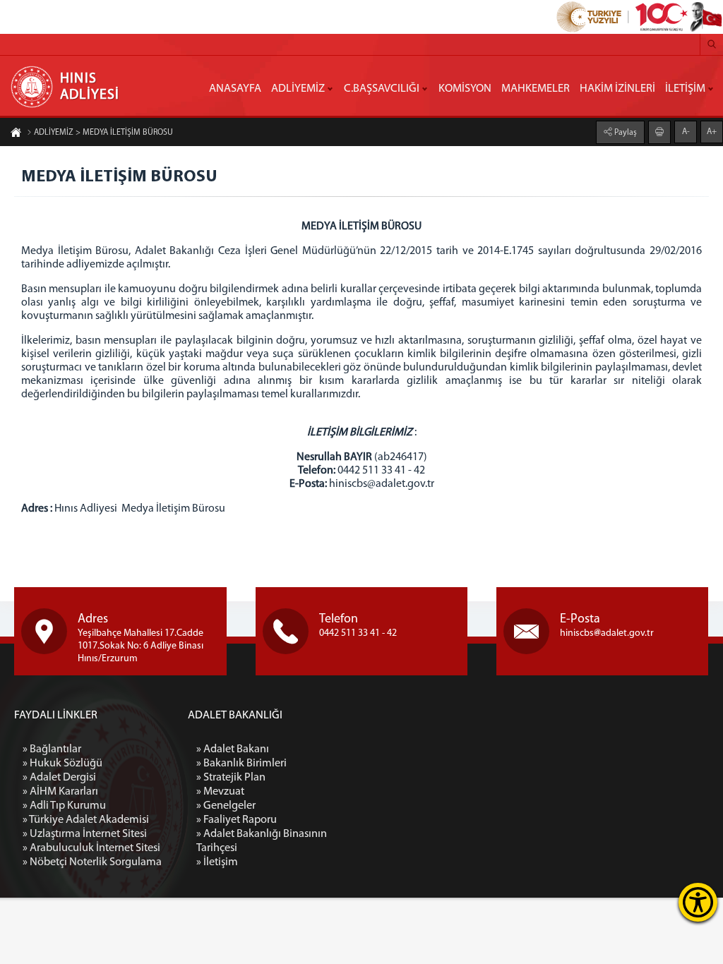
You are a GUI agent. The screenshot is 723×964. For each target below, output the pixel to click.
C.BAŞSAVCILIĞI (381, 89)
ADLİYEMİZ (298, 89)
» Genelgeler (226, 806)
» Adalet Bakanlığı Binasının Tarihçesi (261, 841)
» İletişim (217, 862)
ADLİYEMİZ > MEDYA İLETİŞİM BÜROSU (103, 132)
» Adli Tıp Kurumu (64, 806)
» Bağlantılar (52, 749)
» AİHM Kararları (60, 791)
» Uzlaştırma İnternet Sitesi (85, 834)
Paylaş (624, 132)
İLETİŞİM (685, 89)
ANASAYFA (235, 89)
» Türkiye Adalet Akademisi (86, 820)
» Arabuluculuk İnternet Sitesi (91, 848)
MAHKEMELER (535, 89)
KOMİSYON (464, 89)
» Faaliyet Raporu (236, 820)
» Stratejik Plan (230, 777)
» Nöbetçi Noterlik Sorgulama (92, 862)
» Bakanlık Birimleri (241, 763)
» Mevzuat (220, 791)
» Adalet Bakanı (232, 749)
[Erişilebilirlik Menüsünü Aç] (698, 902)
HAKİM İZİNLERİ (617, 89)
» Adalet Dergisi (59, 777)
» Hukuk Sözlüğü (62, 763)
